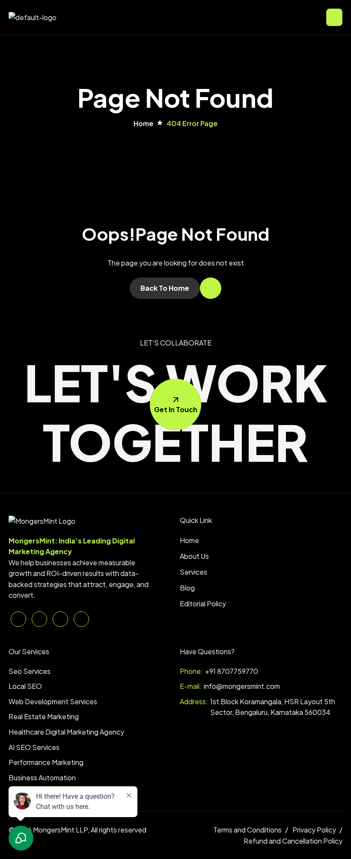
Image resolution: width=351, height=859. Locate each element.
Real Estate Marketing (44, 716)
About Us (194, 556)
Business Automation (42, 777)
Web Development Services (53, 701)
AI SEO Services (34, 747)
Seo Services (30, 671)
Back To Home (164, 287)
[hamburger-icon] (334, 17)
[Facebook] (60, 619)
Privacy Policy (314, 829)
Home (189, 540)
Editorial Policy (203, 603)
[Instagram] (81, 619)
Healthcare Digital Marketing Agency (66, 731)
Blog (187, 587)
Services (193, 571)
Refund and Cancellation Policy (293, 840)
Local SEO (25, 686)
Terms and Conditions (247, 829)
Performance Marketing (46, 762)
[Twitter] (39, 619)
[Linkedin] (18, 619)
